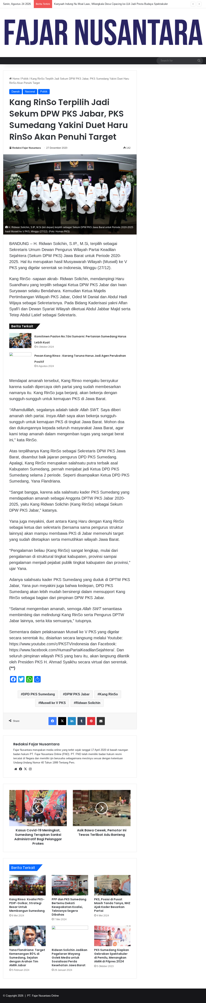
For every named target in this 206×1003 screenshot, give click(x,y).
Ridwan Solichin (88, 703)
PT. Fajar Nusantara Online (43, 995)
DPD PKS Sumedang (39, 694)
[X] (25, 769)
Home (15, 78)
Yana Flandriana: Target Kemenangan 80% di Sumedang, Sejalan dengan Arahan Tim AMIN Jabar (27, 957)
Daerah (15, 91)
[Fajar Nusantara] (103, 32)
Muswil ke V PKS (53, 703)
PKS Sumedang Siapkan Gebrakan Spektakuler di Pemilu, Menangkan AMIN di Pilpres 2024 (111, 955)
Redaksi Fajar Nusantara (26, 148)
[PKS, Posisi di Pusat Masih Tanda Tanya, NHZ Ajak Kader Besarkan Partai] (112, 885)
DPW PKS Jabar (77, 694)
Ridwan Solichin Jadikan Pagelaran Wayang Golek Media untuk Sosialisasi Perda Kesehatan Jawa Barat (69, 957)
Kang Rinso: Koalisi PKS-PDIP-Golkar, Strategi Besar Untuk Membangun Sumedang (27, 905)
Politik (25, 78)
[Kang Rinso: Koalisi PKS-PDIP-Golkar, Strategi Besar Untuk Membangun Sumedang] (27, 885)
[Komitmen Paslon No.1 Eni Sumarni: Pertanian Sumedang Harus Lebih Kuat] (20, 340)
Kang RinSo (108, 694)
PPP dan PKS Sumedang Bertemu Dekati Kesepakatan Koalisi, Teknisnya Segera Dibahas (69, 907)
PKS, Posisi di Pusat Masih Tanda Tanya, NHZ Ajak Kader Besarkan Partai (112, 905)
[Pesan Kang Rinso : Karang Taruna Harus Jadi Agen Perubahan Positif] (20, 359)
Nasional (30, 91)
